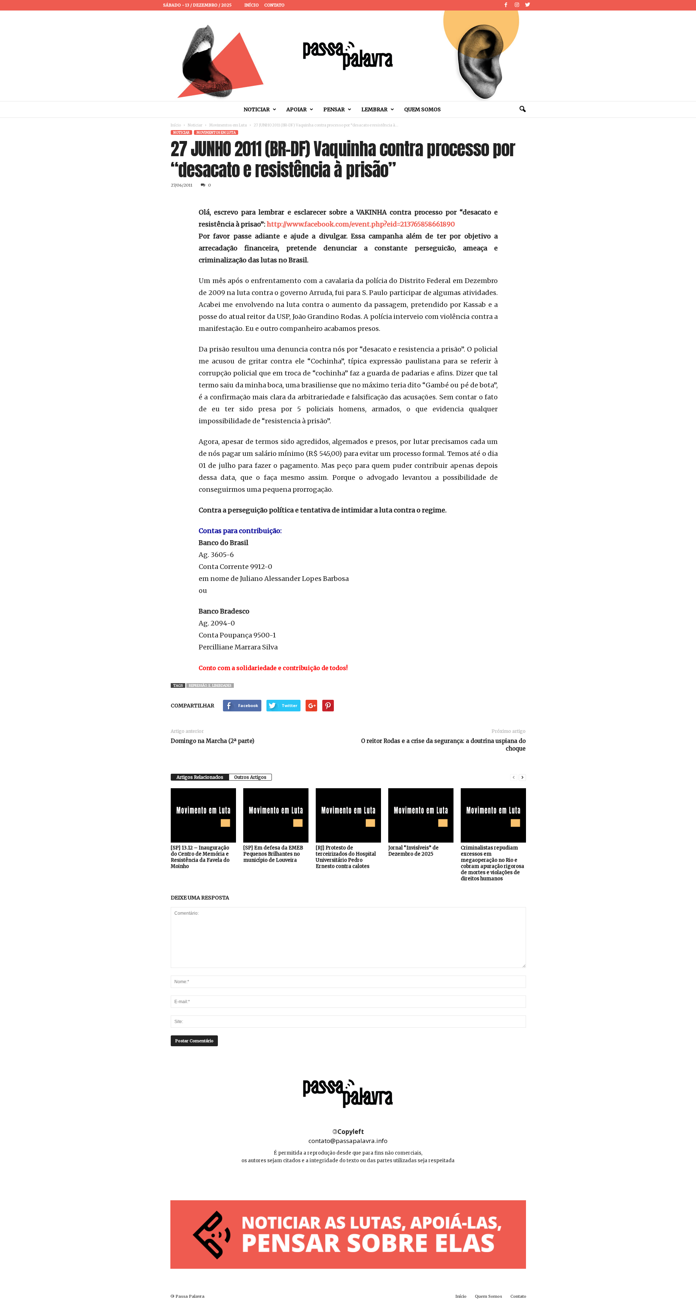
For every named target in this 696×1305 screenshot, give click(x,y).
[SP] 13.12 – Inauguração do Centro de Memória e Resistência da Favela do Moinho (200, 857)
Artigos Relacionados (200, 777)
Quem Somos (422, 109)
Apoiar (296, 109)
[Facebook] (506, 5)
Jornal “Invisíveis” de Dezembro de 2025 (413, 851)
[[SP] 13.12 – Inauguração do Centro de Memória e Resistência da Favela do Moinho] (203, 815)
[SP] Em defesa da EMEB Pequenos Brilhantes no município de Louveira (273, 854)
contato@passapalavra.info (348, 1140)
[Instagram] (517, 5)
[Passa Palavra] (348, 56)
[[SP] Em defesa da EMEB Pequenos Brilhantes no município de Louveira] (275, 815)
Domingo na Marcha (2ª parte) (212, 740)
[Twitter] (527, 5)
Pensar (334, 109)
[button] (522, 109)
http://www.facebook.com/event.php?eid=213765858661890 (361, 224)
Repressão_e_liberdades (210, 685)
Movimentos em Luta (228, 125)
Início (251, 5)
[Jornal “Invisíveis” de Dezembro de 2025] (420, 815)
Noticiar (257, 109)
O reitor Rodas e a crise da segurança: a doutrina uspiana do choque (443, 744)
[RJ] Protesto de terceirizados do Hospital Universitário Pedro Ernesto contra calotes (346, 857)
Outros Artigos (250, 777)
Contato (274, 5)
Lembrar (374, 109)
